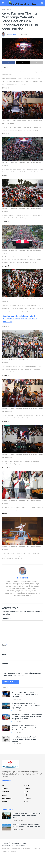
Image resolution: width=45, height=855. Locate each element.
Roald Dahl (12, 34)
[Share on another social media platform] (36, 62)
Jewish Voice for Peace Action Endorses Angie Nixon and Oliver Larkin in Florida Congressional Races (27, 717)
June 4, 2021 (24, 34)
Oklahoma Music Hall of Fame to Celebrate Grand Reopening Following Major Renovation (26, 728)
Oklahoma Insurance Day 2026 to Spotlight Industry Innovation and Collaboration (25, 694)
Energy (4, 795)
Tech (25, 795)
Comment (6, 619)
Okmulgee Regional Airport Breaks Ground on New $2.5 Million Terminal (26, 826)
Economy (5, 792)
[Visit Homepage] (22, 3)
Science (27, 788)
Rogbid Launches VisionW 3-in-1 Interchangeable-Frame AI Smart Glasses (24, 739)
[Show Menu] (3, 3)
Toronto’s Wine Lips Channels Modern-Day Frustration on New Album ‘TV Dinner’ (27, 815)
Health (26, 785)
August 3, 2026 (16, 699)
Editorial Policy (19, 846)
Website (5, 664)
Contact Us (15, 843)
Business (5, 788)
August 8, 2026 (17, 721)
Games (4, 801)
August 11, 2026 (16, 744)
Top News (27, 798)
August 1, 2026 (16, 732)
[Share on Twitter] (23, 62)
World (9, 9)
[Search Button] (42, 3)
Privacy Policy (6, 846)
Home (3, 9)
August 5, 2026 (17, 710)
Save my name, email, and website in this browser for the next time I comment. (23, 674)
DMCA (25, 843)
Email (4, 654)
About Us (5, 843)
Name (4, 645)
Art (3, 785)
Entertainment (7, 798)
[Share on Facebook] (8, 62)
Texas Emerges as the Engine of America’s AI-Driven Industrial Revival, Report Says (26, 705)
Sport (26, 792)
